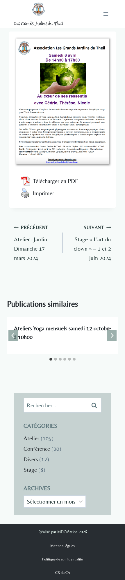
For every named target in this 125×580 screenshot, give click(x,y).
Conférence (37, 448)
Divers (31, 459)
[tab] (50, 359)
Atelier (31, 438)
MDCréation (67, 532)
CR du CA (62, 572)
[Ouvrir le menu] (105, 13)
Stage (30, 469)
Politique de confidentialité (62, 559)
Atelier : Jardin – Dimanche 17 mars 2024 (32, 243)
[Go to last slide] (13, 335)
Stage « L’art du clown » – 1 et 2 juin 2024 (92, 243)
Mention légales (62, 546)
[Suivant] (112, 335)
